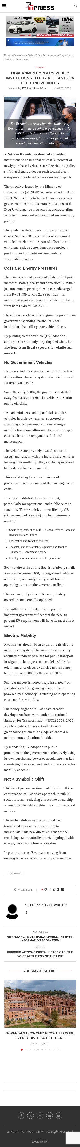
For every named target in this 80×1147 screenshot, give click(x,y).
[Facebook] (21, 1115)
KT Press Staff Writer (34, 88)
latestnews (14, 873)
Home (7, 55)
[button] (7, 1014)
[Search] (76, 6)
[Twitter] (30, 1115)
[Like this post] (45, 889)
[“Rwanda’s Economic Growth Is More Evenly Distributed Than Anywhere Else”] (40, 1004)
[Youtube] (59, 1115)
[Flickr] (49, 1115)
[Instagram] (40, 1115)
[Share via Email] (62, 889)
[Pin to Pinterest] (58, 889)
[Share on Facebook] (50, 889)
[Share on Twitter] (54, 890)
